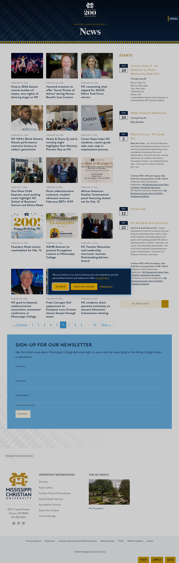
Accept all (60, 286)
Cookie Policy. (102, 278)
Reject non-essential (84, 286)
